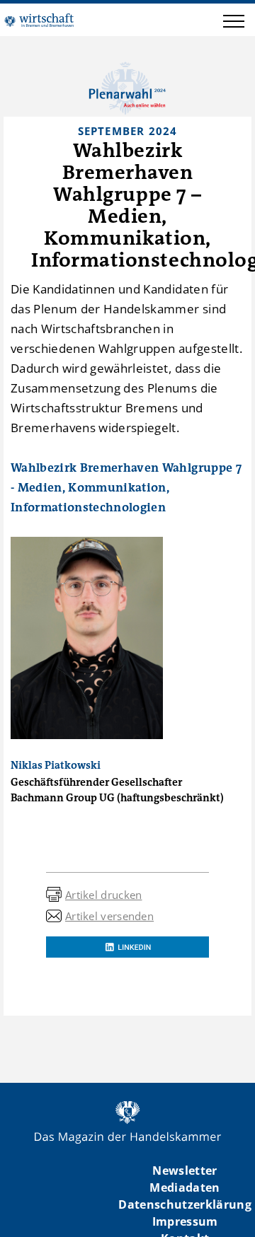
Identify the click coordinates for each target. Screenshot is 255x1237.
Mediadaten (184, 1187)
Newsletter (184, 1170)
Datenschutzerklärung (184, 1204)
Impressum (185, 1221)
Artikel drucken (103, 895)
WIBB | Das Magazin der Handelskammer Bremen (39, 19)
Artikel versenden (109, 916)
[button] (233, 23)
